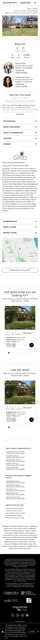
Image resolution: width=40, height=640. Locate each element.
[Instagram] (22, 616)
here (6, 638)
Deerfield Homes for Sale (14, 510)
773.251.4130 (27, 82)
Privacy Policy (20, 621)
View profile (21, 72)
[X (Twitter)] (17, 616)
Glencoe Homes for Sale (13, 515)
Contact (19, 70)
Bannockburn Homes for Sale (15, 513)
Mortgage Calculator (20, 270)
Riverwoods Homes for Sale (15, 518)
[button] (20, 250)
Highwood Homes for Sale (14, 508)
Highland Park (32, 100)
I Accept (32, 631)
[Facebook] (12, 616)
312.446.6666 (27, 68)
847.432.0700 (27, 66)
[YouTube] (27, 616)
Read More (20, 114)
